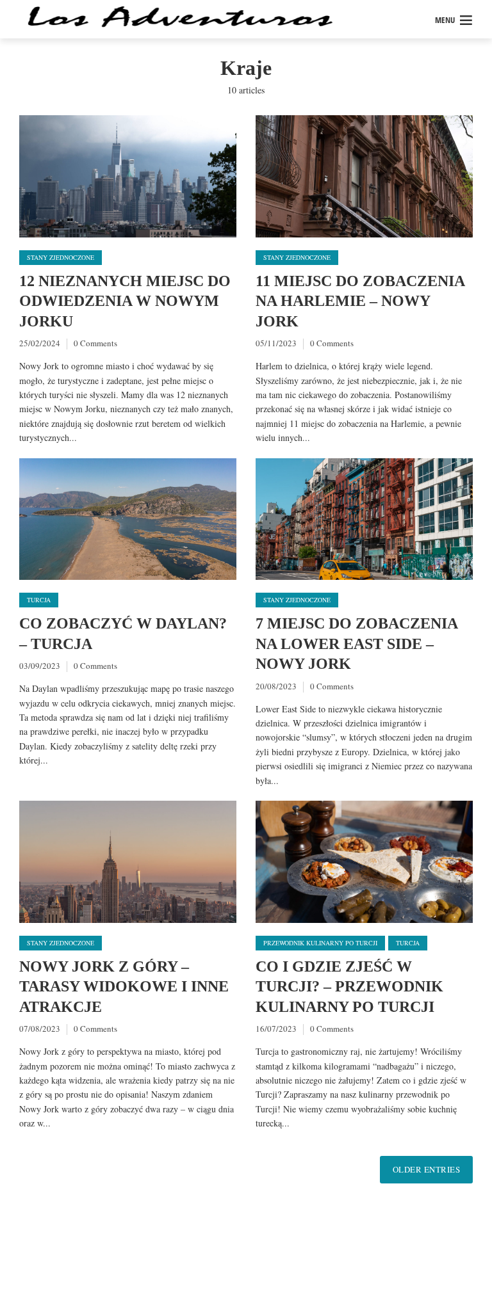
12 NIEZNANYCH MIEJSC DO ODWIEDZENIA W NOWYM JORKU (125, 301)
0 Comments (95, 343)
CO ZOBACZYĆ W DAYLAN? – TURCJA (123, 633)
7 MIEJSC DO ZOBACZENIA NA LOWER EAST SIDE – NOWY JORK (356, 643)
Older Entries (427, 1169)
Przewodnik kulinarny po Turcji (320, 942)
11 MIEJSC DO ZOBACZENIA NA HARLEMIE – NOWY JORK (360, 301)
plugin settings (257, 1282)
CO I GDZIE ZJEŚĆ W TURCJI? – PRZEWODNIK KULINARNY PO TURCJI (349, 986)
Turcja (39, 599)
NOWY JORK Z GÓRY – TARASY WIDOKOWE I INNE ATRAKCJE (124, 986)
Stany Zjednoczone (60, 257)
